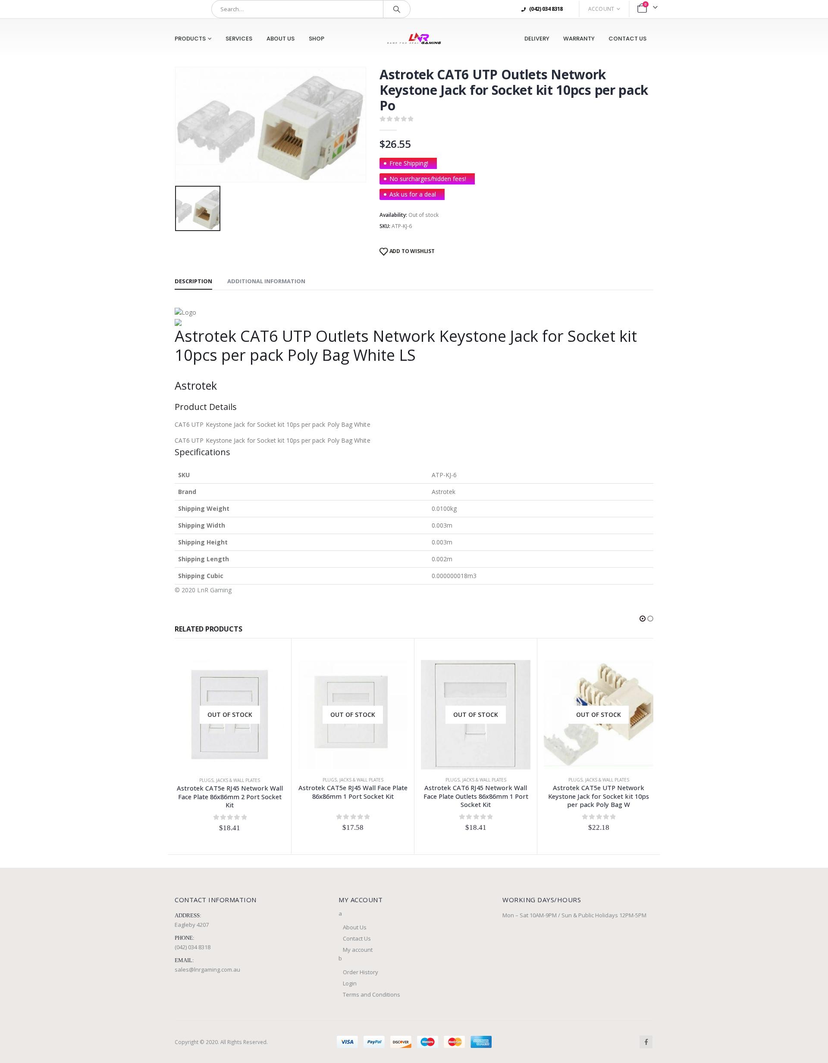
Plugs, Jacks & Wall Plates (229, 780)
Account (601, 9)
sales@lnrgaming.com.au (207, 969)
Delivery (536, 38)
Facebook (646, 1041)
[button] (642, 618)
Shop (316, 38)
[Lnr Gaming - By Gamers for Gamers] (414, 38)
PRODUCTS (190, 38)
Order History (360, 972)
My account (358, 950)
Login (350, 983)
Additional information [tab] (266, 281)
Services (239, 38)
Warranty (579, 38)
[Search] (396, 9)
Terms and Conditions (371, 994)
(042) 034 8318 (192, 947)
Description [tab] (193, 281)
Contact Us (627, 38)
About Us (281, 38)
